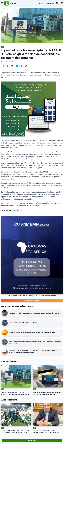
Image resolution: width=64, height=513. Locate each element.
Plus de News (32, 440)
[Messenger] (22, 66)
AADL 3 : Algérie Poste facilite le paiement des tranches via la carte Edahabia (47, 393)
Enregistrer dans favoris (12, 210)
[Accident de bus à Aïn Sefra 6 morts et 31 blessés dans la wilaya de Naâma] (5, 313)
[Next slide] (62, 380)
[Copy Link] (26, 66)
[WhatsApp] (3, 66)
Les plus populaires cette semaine (17, 306)
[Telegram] (17, 66)
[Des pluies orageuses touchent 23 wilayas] (5, 323)
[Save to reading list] (62, 46)
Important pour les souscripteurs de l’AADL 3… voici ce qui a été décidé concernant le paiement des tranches (15, 393)
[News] (6, 3)
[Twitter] (12, 66)
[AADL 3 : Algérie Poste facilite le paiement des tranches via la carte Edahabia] (48, 376)
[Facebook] (8, 66)
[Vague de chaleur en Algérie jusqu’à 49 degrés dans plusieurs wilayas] (5, 332)
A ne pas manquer (9, 361)
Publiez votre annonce (33, 300)
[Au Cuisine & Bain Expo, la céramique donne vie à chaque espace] (32, 255)
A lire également (9, 399)
